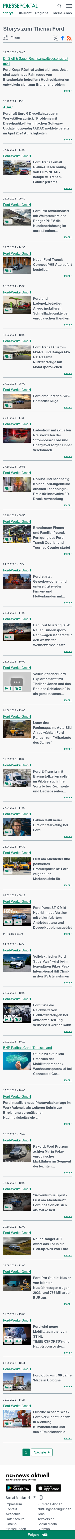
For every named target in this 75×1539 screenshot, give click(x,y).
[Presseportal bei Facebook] (28, 1498)
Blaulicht (24, 13)
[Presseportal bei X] (33, 1498)
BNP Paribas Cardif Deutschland (27, 1048)
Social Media (47, 1524)
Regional (42, 13)
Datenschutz (15, 1519)
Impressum (14, 1504)
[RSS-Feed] (69, 38)
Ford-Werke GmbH (17, 156)
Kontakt (11, 1509)
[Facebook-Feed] (62, 38)
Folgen (33, 1535)
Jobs (41, 1514)
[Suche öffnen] (59, 6)
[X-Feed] (55, 38)
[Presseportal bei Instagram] (39, 1497)
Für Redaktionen (50, 1504)
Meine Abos (62, 13)
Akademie (13, 1514)
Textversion (46, 1519)
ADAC (8, 107)
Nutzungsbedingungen (54, 1509)
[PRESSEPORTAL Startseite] (20, 6)
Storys (8, 13)
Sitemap (44, 1529)
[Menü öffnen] (69, 6)
